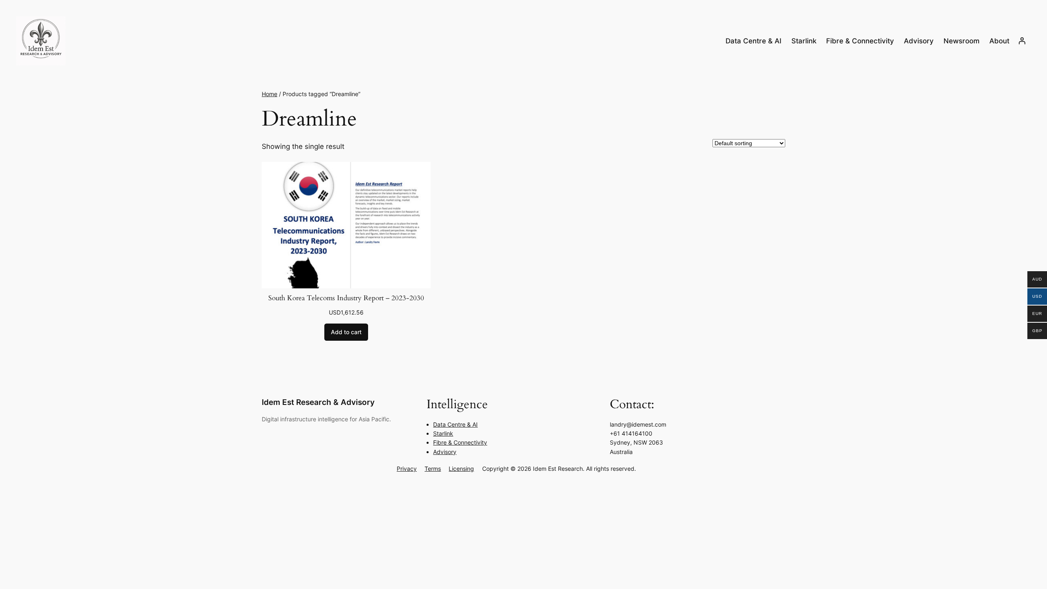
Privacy (407, 468)
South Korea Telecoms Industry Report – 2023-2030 (346, 298)
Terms (433, 468)
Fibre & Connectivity (460, 442)
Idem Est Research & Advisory (318, 402)
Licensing (461, 468)
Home (269, 93)
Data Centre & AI (455, 424)
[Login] (1022, 40)
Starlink (443, 433)
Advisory (444, 451)
